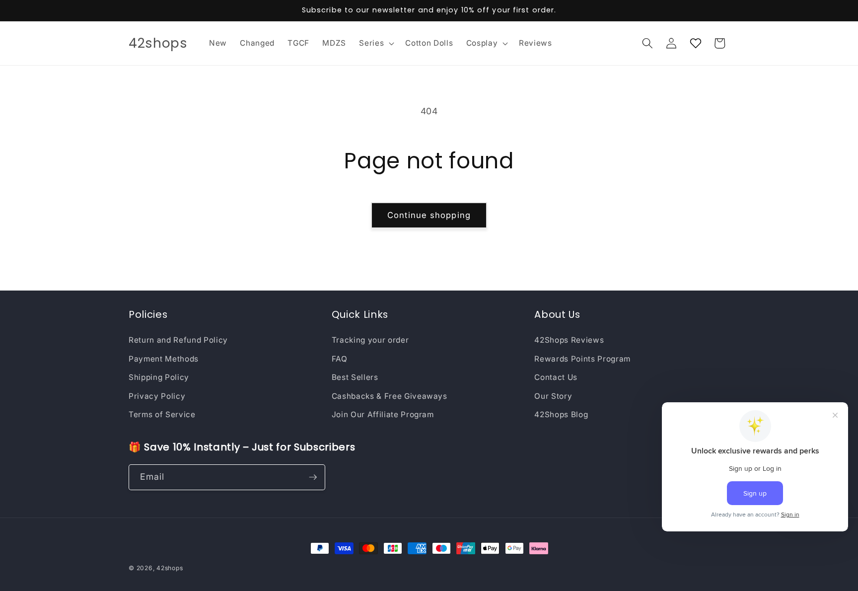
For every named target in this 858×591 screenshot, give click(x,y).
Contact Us (555, 377)
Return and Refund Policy (178, 340)
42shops (169, 568)
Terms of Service (162, 414)
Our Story (553, 396)
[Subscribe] (313, 477)
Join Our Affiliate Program (383, 414)
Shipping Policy (159, 377)
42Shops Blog (561, 414)
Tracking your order (370, 340)
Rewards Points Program (582, 359)
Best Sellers (355, 377)
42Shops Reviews (569, 340)
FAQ (340, 359)
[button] (376, 43)
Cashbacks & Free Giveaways (389, 396)
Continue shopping (429, 215)
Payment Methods (164, 359)
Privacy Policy (157, 396)
